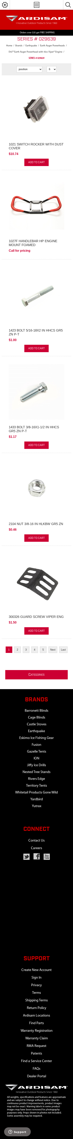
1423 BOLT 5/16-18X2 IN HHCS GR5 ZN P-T (36, 332)
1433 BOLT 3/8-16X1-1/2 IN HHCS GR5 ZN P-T (34, 429)
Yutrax (36, 806)
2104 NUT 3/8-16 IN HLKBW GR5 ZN (36, 524)
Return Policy (36, 1008)
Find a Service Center (36, 1061)
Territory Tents (36, 786)
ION (36, 758)
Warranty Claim (36, 1038)
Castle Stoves (36, 724)
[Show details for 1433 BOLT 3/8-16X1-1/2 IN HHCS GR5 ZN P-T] (36, 392)
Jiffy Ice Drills (36, 765)
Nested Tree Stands (36, 772)
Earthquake (36, 731)
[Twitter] (26, 857)
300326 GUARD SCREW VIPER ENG (36, 617)
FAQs (36, 1069)
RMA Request (36, 1046)
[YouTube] (47, 857)
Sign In (36, 978)
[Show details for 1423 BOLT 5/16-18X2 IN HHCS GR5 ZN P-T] (36, 295)
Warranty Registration (37, 1031)
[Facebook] (36, 856)
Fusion (36, 745)
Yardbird (36, 799)
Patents (36, 1053)
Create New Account (36, 970)
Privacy (36, 985)
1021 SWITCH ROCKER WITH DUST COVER (36, 146)
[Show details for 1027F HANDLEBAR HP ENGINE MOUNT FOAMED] (36, 205)
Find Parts (36, 1023)
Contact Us (36, 841)
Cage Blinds (36, 717)
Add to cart (36, 162)
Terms (36, 993)
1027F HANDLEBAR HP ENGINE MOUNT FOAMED (33, 243)
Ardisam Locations (36, 1016)
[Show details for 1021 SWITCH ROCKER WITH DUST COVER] (36, 109)
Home (9, 46)
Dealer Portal (36, 1076)
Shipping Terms (36, 1000)
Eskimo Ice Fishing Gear (36, 738)
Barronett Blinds (36, 711)
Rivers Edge (36, 779)
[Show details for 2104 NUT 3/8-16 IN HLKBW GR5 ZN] (36, 488)
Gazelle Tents (36, 752)
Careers (36, 848)
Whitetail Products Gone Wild (36, 792)
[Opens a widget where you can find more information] (17, 1132)
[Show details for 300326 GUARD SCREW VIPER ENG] (36, 581)
